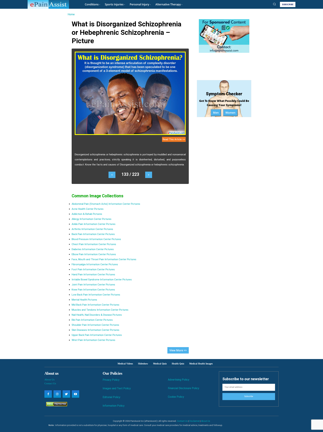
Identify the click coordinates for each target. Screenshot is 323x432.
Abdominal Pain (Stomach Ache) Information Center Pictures (106, 203)
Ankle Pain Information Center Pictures (93, 224)
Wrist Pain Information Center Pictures (93, 340)
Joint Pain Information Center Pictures (93, 284)
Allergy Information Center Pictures (91, 219)
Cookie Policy (176, 396)
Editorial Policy (111, 397)
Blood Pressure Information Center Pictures (96, 239)
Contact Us (50, 383)
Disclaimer (194, 421)
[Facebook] (48, 394)
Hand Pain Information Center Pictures (93, 274)
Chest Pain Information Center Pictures (94, 244)
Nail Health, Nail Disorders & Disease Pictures (97, 314)
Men (216, 112)
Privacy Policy (111, 379)
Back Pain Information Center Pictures (93, 234)
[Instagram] (57, 394)
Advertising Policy (178, 379)
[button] (274, 4)
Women (230, 112)
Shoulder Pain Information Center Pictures (95, 324)
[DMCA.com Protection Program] (55, 405)
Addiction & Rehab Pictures (87, 213)
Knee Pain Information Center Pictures (93, 289)
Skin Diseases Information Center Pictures (95, 329)
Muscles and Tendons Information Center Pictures (100, 309)
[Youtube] (75, 394)
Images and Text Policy (117, 388)
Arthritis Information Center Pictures (92, 229)
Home (71, 14)
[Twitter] (66, 394)
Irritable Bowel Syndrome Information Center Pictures (102, 279)
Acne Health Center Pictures (87, 208)
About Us (49, 379)
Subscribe (248, 396)
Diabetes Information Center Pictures (93, 249)
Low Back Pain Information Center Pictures (96, 294)
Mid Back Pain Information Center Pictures (95, 304)
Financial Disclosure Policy (183, 388)
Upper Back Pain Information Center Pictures (97, 335)
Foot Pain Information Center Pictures (93, 269)
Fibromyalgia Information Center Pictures (95, 264)
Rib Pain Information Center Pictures (92, 319)
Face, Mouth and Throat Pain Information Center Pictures (104, 259)
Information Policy (113, 405)
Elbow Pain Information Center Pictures (94, 254)
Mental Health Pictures (84, 299)
